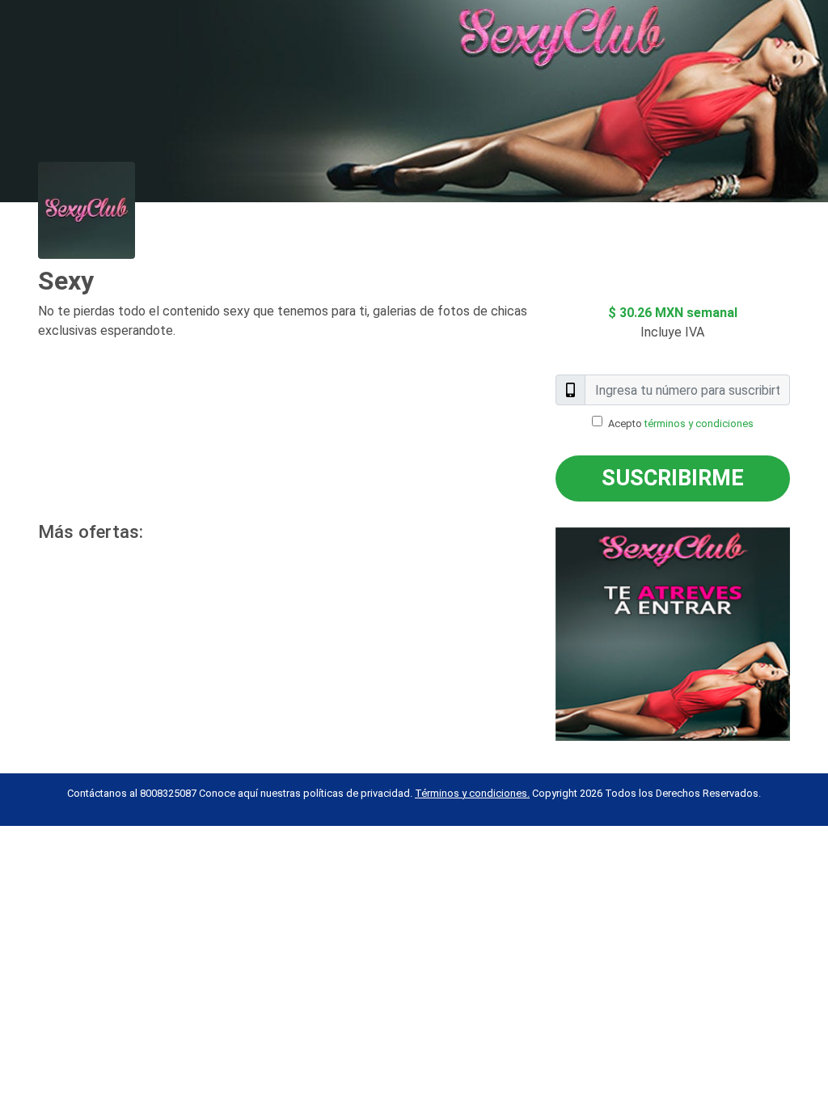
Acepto (681, 423)
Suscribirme (673, 478)
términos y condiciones (699, 423)
